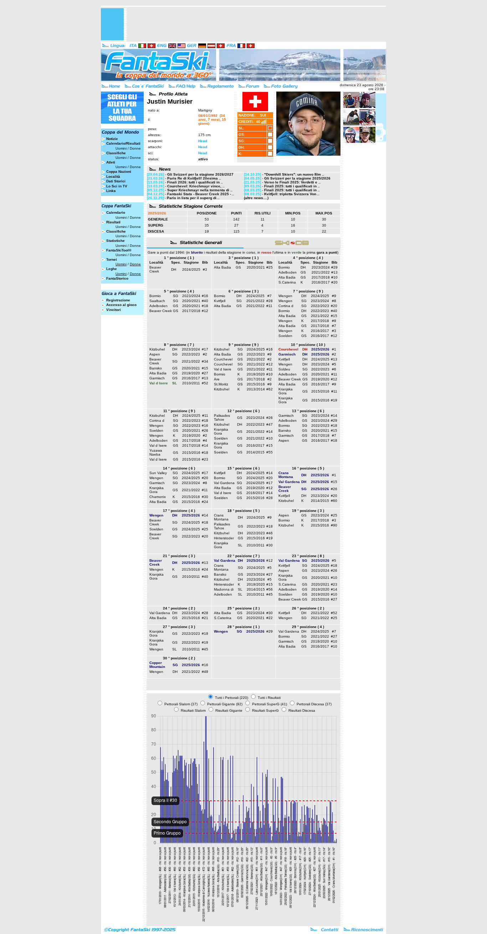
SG (175, 296)
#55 (269, 452)
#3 (205, 269)
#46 (269, 533)
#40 (205, 301)
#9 (334, 296)
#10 (334, 277)
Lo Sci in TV (116, 186)
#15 (334, 316)
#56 (269, 589)
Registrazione (118, 300)
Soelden (285, 336)
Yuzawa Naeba (155, 452)
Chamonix (157, 497)
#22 (269, 618)
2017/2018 (321, 277)
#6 (334, 369)
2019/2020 (191, 373)
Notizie (112, 139)
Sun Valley (158, 473)
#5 (334, 364)
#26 (205, 430)
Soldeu (284, 369)
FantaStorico (117, 278)
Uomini (121, 148)
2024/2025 (191, 269)
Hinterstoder (224, 538)
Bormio (284, 267)
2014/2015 (255, 452)
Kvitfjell (219, 301)
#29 (334, 267)
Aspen (154, 354)
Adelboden (287, 272)
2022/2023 (320, 306)
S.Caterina (287, 282)
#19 (334, 400)
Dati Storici (115, 181)
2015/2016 (256, 384)
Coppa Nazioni (118, 171)
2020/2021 (256, 267)
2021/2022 (321, 272)
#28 (269, 301)
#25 (269, 267)
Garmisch (157, 378)
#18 (205, 306)
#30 (205, 497)
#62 (269, 389)
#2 (205, 354)
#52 (205, 383)
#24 (205, 502)
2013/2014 (256, 389)
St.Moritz (221, 384)
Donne (135, 148)
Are (217, 379)
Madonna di (224, 589)
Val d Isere (222, 369)
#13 (334, 272)
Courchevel (223, 359)
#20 (334, 282)
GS (238, 267)
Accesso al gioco (121, 305)
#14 (205, 445)
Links (111, 191)
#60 (334, 501)
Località (113, 176)
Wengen (285, 296)
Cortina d (285, 306)
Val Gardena (224, 483)
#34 (205, 361)
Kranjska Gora (285, 391)
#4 (205, 440)
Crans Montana (221, 517)
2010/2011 (191, 383)
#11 (269, 306)
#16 (205, 296)
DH (173, 269)
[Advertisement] (256, 24)
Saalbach (157, 301)
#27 (205, 373)
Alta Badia (222, 267)
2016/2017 (321, 282)
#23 (205, 459)
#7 (269, 296)
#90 (334, 525)
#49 (205, 672)
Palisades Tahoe (222, 417)
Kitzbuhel (157, 349)
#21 (205, 618)
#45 (269, 594)
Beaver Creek (155, 269)
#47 (269, 424)
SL (240, 545)
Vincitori (113, 310)
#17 (205, 349)
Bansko (155, 368)
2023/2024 (321, 267)
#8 (334, 301)
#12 (205, 311)
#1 (334, 349)
